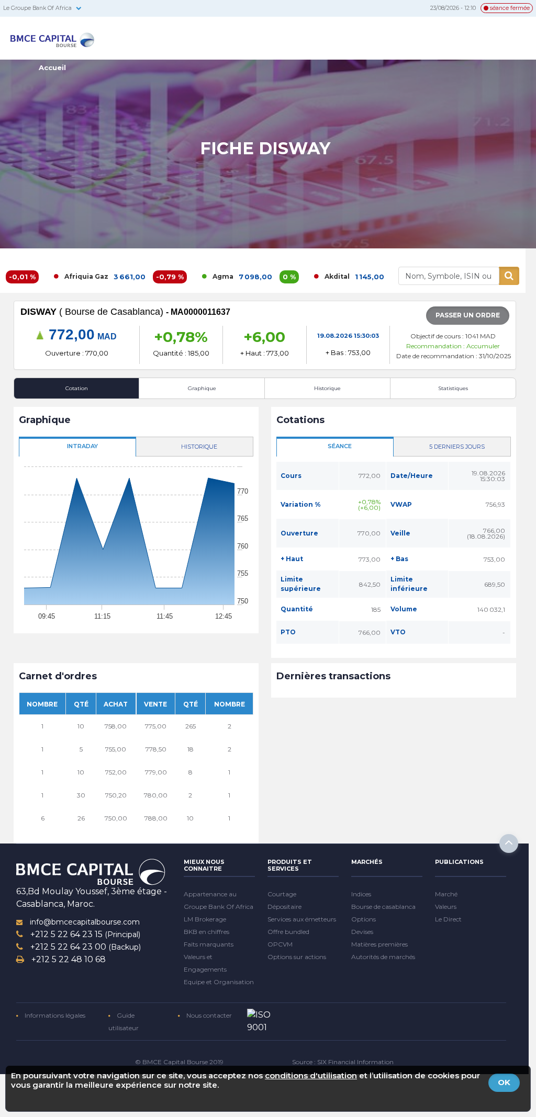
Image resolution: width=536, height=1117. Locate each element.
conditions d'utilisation (311, 1075)
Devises (362, 932)
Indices (361, 894)
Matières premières (379, 944)
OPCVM (280, 944)
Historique (327, 388)
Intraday (82, 446)
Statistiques (453, 388)
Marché (446, 894)
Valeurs (445, 906)
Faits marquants (208, 944)
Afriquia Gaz (53, 276)
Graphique (202, 388)
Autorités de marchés (383, 957)
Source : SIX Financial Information (343, 1062)
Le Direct (448, 919)
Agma (190, 276)
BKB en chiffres (206, 932)
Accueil (52, 67)
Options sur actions (296, 957)
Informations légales (54, 1015)
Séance (340, 446)
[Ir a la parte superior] (508, 843)
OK (504, 1082)
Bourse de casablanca (383, 906)
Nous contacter (208, 1015)
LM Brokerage (205, 919)
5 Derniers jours (457, 446)
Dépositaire (284, 906)
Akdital (304, 276)
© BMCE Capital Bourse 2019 (179, 1062)
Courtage (281, 894)
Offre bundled (288, 932)
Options (363, 919)
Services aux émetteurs (301, 919)
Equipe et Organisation (219, 982)
